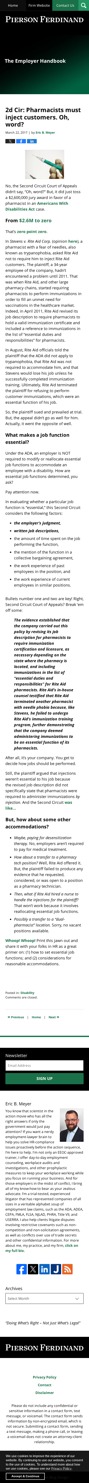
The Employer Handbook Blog (44, 19)
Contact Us (65, 5)
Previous (16, 1017)
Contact (44, 1385)
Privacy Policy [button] (61, 1468)
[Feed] (67, 1269)
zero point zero (31, 231)
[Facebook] (21, 1269)
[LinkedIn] (44, 1269)
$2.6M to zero (35, 220)
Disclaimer (44, 1392)
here (72, 241)
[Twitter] (33, 1269)
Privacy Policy (44, 1377)
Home (13, 5)
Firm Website (39, 5)
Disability (27, 993)
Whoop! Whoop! (20, 940)
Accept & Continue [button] (25, 1476)
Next (54, 1017)
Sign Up (44, 1078)
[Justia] (56, 1269)
